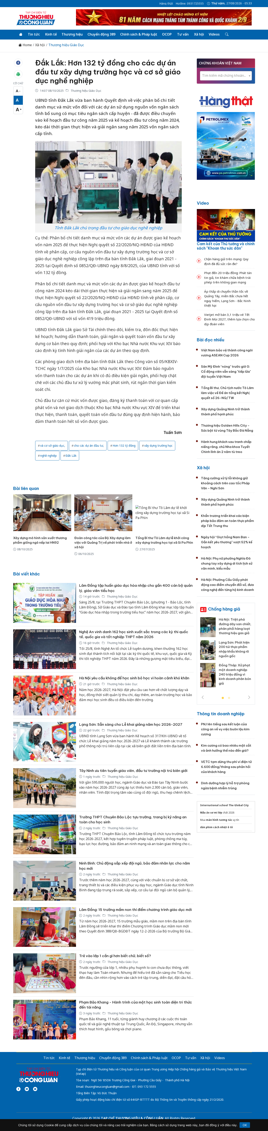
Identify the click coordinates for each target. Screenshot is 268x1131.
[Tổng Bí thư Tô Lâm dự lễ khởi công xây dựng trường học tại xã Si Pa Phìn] (164, 512)
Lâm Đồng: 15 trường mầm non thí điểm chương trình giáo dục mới (135, 909)
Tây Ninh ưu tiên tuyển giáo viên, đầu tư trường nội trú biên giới (133, 770)
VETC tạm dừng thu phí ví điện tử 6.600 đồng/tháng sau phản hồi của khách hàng (226, 767)
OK (245, 1125)
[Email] (35, 1089)
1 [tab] (223, 698)
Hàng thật (166, 3)
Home (27, 45)
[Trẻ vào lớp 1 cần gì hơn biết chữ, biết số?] (44, 973)
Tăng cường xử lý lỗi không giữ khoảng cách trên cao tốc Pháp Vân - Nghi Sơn (225, 483)
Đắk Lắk (71, 456)
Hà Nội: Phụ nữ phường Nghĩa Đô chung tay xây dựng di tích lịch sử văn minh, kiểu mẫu (226, 563)
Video (203, 203)
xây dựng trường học (158, 446)
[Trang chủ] (20, 34)
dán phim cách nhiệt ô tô (216, 827)
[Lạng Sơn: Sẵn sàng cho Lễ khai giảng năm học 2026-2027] (44, 742)
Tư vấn (183, 34)
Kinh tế (51, 34)
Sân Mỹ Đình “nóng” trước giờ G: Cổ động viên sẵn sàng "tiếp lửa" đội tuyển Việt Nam (226, 372)
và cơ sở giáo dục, (52, 446)
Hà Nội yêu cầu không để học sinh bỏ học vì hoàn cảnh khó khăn (134, 678)
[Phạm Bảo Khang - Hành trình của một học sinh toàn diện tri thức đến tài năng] (44, 1020)
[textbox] (226, 75)
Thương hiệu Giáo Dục (66, 45)
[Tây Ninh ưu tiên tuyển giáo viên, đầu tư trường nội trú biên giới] (44, 788)
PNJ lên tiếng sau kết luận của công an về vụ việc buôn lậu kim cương (225, 729)
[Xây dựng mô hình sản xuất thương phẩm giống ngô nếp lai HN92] (42, 512)
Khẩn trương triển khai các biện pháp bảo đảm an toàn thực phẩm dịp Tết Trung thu (227, 521)
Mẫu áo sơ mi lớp (211, 812)
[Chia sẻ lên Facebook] (18, 63)
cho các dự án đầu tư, (89, 446)
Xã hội (199, 34)
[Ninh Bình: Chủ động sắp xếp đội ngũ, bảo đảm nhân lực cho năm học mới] (44, 881)
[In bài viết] (18, 74)
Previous (202, 697)
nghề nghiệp (48, 456)
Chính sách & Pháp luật (138, 34)
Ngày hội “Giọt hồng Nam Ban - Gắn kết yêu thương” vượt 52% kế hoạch (226, 542)
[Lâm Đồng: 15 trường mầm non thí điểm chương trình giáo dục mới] (44, 927)
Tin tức (34, 34)
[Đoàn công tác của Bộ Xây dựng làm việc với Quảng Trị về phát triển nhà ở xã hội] (103, 512)
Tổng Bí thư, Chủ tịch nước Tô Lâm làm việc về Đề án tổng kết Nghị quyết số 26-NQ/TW (227, 393)
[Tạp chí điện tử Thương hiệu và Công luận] (38, 1075)
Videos (214, 34)
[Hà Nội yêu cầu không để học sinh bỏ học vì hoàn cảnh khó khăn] (44, 695)
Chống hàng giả (224, 609)
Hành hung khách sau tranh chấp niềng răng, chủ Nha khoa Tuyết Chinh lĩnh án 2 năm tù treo (226, 447)
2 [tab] (229, 698)
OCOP (167, 34)
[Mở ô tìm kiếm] (226, 34)
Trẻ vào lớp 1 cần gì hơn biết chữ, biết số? (115, 956)
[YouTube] (27, 1089)
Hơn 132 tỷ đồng (124, 446)
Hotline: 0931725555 (190, 3)
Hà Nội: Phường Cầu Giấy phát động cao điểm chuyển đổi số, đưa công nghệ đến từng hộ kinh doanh (227, 585)
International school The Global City (224, 805)
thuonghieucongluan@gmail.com (107, 1087)
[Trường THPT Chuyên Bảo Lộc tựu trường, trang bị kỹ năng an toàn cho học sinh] (44, 834)
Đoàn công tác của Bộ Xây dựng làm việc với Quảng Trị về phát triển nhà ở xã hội (103, 542)
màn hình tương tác (219, 820)
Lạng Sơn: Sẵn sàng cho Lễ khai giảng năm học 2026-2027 (130, 724)
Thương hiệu (72, 34)
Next (249, 697)
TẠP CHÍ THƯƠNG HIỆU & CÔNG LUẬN (132, 1118)
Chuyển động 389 (101, 34)
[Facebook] (18, 1089)
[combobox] (226, 75)
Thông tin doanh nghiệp (221, 713)
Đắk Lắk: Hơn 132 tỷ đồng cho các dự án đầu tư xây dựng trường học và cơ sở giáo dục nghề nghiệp (108, 71)
